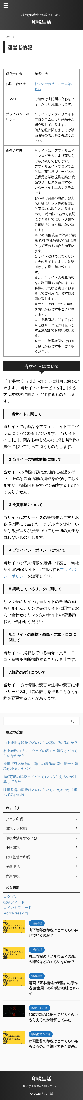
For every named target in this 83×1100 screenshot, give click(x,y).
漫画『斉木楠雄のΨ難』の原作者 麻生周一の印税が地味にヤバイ (40, 766)
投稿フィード (14, 902)
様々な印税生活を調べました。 (41, 1086)
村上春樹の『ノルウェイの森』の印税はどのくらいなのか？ (40, 753)
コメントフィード (17, 907)
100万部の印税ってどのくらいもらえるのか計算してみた (40, 779)
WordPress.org (15, 913)
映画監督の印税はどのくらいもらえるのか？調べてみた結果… (40, 792)
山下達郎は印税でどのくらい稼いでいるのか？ (40, 742)
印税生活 (41, 22)
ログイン (10, 896)
